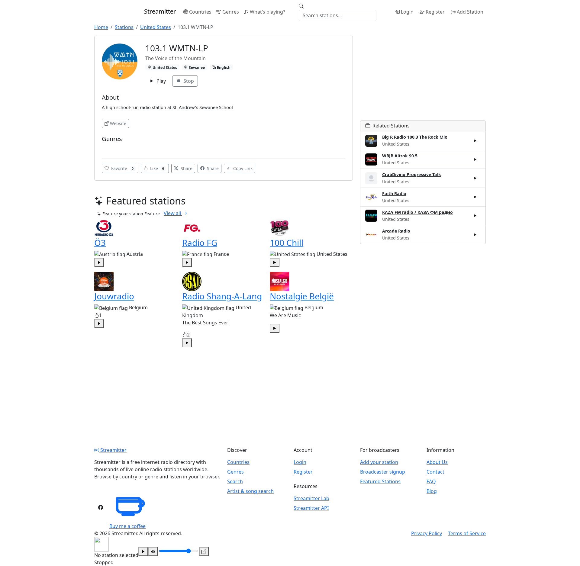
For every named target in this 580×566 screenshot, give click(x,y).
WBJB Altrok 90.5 (399, 156)
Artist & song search (250, 491)
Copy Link (242, 168)
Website (118, 123)
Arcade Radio (396, 231)
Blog (432, 491)
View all (173, 213)
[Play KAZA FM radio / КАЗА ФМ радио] (475, 216)
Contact (435, 471)
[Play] (143, 551)
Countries (200, 11)
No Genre (112, 147)
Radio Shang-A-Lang (222, 296)
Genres (230, 11)
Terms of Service (467, 533)
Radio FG (199, 242)
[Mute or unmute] (153, 551)
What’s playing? (267, 11)
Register (435, 11)
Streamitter (113, 450)
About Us (437, 462)
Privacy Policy (426, 533)
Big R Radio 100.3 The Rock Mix (414, 137)
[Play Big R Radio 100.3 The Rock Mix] (475, 141)
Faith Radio (394, 193)
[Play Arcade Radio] (475, 234)
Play (160, 81)
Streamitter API (311, 508)
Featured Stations (380, 481)
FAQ (431, 481)
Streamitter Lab (311, 498)
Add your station (379, 462)
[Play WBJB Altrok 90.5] (475, 159)
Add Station (470, 11)
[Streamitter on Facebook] (100, 507)
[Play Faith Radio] (475, 197)
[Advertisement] (423, 78)
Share (185, 168)
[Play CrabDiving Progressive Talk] (475, 178)
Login (407, 11)
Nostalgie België (302, 296)
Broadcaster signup (382, 471)
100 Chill (286, 242)
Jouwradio (114, 296)
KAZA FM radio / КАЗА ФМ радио (417, 212)
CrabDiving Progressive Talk (411, 174)
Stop (188, 81)
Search (235, 481)
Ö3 (100, 242)
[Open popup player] (204, 551)
